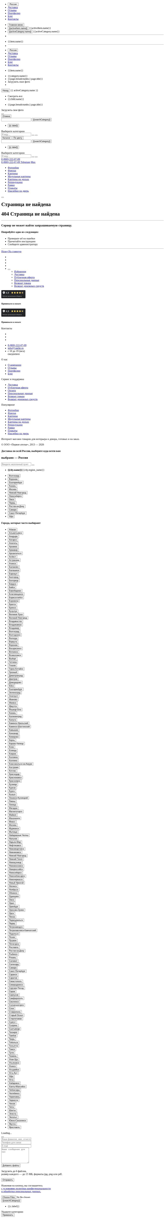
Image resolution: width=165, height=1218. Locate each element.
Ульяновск (14, 1063)
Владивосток (15, 621)
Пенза (12, 917)
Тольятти (13, 1046)
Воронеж (13, 479)
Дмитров (13, 679)
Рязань (12, 957)
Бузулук (13, 611)
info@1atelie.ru (16, 348)
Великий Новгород (18, 618)
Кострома (13, 767)
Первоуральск (16, 920)
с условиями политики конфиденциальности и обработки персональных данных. (26, 1190)
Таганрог (13, 1032)
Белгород (13, 577)
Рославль (14, 947)
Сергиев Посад (16, 988)
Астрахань (14, 560)
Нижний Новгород (17, 493)
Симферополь (16, 998)
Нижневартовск (16, 849)
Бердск (12, 584)
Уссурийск (14, 1069)
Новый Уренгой (16, 883)
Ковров (12, 754)
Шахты (12, 1110)
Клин (11, 747)
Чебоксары (14, 1090)
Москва (12, 489)
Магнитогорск (15, 811)
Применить (8, 1215)
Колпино (13, 760)
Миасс (12, 821)
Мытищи (13, 832)
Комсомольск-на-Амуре (20, 764)
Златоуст (13, 696)
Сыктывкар (14, 1029)
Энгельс (13, 1117)
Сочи (11, 1008)
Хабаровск (14, 1083)
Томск (12, 1049)
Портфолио (14, 13)
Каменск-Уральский (18, 723)
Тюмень (13, 1056)
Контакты (13, 19)
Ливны (12, 801)
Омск (11, 499)
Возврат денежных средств (29, 286)
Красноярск (14, 781)
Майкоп (12, 815)
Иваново (13, 699)
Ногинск (13, 886)
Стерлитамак (15, 1018)
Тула (11, 1052)
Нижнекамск (15, 852)
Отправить (8, 1180)
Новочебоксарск (17, 876)
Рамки (11, 185)
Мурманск (14, 828)
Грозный (13, 672)
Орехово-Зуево (16, 910)
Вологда (13, 638)
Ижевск (12, 703)
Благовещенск (16, 594)
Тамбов (12, 1035)
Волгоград (14, 476)
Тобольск (13, 1042)
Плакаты (12, 188)
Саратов (13, 978)
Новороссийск (16, 869)
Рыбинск (13, 954)
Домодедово (15, 682)
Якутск (12, 1124)
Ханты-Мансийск (17, 1086)
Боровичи (13, 601)
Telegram (25, 162)
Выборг (12, 658)
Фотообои (13, 167)
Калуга (12, 720)
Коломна (13, 757)
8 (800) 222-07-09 (10, 159)
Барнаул (13, 574)
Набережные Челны (18, 835)
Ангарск (13, 540)
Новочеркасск (16, 879)
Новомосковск (16, 866)
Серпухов (13, 995)
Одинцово (14, 896)
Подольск (14, 934)
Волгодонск (14, 635)
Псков (12, 937)
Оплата (12, 390)
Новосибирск (15, 496)
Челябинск (14, 1093)
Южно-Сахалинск (17, 1120)
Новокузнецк (15, 862)
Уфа (11, 516)
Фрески (12, 170)
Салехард (14, 964)
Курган (12, 788)
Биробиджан (15, 591)
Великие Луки (16, 614)
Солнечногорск (16, 1005)
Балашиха (14, 570)
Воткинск (13, 652)
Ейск (11, 686)
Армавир (13, 550)
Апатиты (13, 543)
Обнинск (13, 893)
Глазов (12, 665)
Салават (13, 961)
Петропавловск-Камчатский (22, 930)
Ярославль (14, 1127)
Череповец (14, 1097)
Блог (10, 16)
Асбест (12, 557)
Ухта (11, 1080)
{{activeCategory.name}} (20, 31)
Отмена (6, 116)
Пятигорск (14, 944)
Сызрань (13, 1025)
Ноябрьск (13, 889)
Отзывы (12, 10)
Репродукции (15, 182)
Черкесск (13, 1100)
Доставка (13, 7)
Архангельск (15, 553)
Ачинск (12, 563)
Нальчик (13, 838)
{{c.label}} (13, 125)
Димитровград (16, 675)
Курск (12, 791)
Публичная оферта (24, 277)
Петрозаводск (16, 927)
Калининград (15, 716)
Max (33, 162)
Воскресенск (15, 648)
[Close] (2, 1136)
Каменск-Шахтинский (19, 726)
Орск (11, 913)
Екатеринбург (15, 482)
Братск (12, 604)
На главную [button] (14, 251)
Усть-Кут (13, 1073)
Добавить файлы (11, 1165)
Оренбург (13, 906)
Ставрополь (15, 1012)
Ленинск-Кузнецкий (18, 798)
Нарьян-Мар (15, 842)
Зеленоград (14, 692)
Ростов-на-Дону (16, 506)
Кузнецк (13, 784)
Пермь (12, 503)
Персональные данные (26, 280)
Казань (12, 486)
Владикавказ (15, 624)
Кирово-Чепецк (16, 743)
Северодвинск (16, 984)
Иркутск (13, 706)
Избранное (20, 271)
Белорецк (13, 580)
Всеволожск (15, 655)
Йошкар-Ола (15, 709)
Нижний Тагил (16, 859)
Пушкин (12, 940)
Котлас (12, 771)
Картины (13, 173)
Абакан (12, 529)
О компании (14, 365)
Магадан (13, 808)
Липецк (12, 804)
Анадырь (13, 536)
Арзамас (13, 546)
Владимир (14, 628)
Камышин (13, 730)
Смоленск (14, 1001)
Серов (12, 991)
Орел (11, 903)
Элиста (12, 1114)
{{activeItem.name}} (18, 28)
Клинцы (12, 750)
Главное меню (16, 25)
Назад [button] (4, 251)
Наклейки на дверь (18, 191)
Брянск (12, 607)
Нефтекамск (15, 845)
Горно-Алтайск (16, 669)
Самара (12, 509)
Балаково (13, 567)
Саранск (13, 974)
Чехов (12, 1103)
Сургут (12, 1022)
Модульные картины (19, 176)
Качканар (13, 733)
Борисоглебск (16, 597)
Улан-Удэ (13, 1059)
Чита (11, 1107)
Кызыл (12, 794)
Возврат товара (22, 283)
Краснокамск (15, 777)
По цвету (18, 138)
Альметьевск (15, 533)
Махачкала (14, 818)
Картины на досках (18, 179)
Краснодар (14, 774)
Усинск (12, 1066)
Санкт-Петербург (17, 513)
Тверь (12, 1039)
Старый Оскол (16, 1015)
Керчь (12, 740)
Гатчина (13, 662)
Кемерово (14, 737)
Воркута (13, 641)
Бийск (12, 587)
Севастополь (15, 981)
